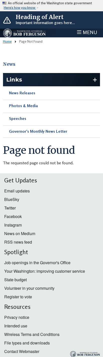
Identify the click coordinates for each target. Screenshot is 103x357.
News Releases (22, 92)
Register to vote (18, 297)
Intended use (15, 326)
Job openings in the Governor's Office (37, 262)
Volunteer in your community (29, 288)
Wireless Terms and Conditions (32, 334)
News (9, 64)
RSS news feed (18, 242)
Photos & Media (23, 105)
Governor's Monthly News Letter (38, 131)
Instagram (13, 225)
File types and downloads (27, 343)
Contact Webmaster (21, 351)
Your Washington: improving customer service (44, 271)
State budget (15, 279)
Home (7, 41)
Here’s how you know (20, 8)
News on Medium (19, 233)
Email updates (17, 191)
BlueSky (11, 199)
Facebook (13, 216)
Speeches (17, 118)
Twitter (10, 208)
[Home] (24, 33)
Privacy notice (16, 317)
